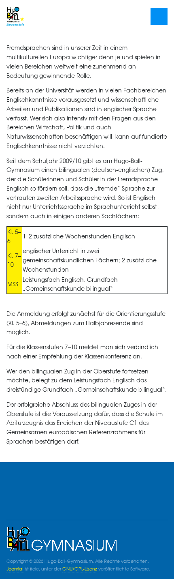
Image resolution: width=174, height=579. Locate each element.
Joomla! (14, 568)
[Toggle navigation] (159, 16)
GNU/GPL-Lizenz (79, 568)
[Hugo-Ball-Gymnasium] (40, 16)
